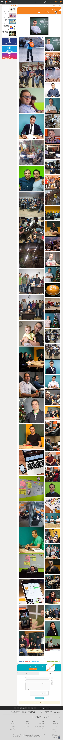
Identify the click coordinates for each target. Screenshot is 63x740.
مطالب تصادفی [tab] (13, 5)
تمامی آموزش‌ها (55, 723)
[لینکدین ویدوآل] (26, 708)
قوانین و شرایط (41, 723)
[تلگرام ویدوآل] (32, 708)
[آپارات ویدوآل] (15, 708)
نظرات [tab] (50, 673)
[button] (2, 2)
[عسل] (37, 717)
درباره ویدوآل (13, 723)
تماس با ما (27, 723)
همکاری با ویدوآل (26, 726)
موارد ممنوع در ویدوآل (40, 725)
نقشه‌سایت (56, 731)
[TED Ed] (31, 712)
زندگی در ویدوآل (51, 5)
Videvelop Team (39, 736)
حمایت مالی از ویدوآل (26, 725)
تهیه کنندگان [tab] (28, 673)
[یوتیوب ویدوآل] (23, 708)
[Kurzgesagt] (15, 712)
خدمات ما (13, 725)
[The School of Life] (24, 712)
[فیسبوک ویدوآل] (29, 708)
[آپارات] (40, 712)
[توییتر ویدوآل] (18, 708)
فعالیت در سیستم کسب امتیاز (39, 726)
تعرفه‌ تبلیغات (13, 726)
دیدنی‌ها (56, 5)
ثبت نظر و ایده (27, 728)
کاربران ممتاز (56, 728)
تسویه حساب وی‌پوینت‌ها (54, 729)
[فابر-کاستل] (48, 717)
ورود (57, 725)
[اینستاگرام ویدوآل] (35, 708)
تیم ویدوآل (13, 728)
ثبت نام (57, 726)
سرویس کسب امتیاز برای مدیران (39, 728)
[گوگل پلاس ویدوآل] (21, 708)
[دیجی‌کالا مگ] (48, 712)
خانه (59, 5)
